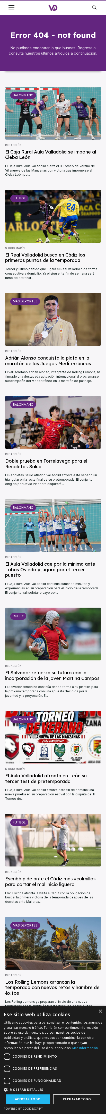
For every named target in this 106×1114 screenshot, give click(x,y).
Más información (85, 1048)
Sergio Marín (15, 248)
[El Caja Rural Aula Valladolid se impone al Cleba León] (53, 113)
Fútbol (19, 198)
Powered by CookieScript (23, 1108)
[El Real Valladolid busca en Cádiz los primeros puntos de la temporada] (53, 216)
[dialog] (53, 1060)
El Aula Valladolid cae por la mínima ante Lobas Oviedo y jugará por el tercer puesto (50, 569)
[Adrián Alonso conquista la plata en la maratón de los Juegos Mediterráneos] (53, 319)
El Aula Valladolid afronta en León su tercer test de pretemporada (46, 778)
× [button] (100, 1011)
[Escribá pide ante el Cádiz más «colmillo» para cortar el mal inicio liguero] (53, 840)
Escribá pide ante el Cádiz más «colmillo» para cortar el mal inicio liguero (50, 881)
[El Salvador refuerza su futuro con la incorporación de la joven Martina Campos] (53, 634)
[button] (53, 1089)
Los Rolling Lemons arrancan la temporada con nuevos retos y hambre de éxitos (52, 987)
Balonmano (23, 95)
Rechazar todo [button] (77, 1099)
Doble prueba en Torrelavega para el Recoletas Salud (46, 464)
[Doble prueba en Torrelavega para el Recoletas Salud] (53, 422)
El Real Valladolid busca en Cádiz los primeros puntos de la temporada (45, 257)
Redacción (13, 145)
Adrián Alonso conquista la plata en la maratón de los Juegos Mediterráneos (48, 361)
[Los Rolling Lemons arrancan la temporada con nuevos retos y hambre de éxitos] (53, 943)
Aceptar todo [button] (28, 1099)
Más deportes (25, 301)
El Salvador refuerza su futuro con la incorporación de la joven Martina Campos (52, 675)
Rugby (18, 616)
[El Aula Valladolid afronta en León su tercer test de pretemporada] (53, 737)
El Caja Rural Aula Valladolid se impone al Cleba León (50, 154)
